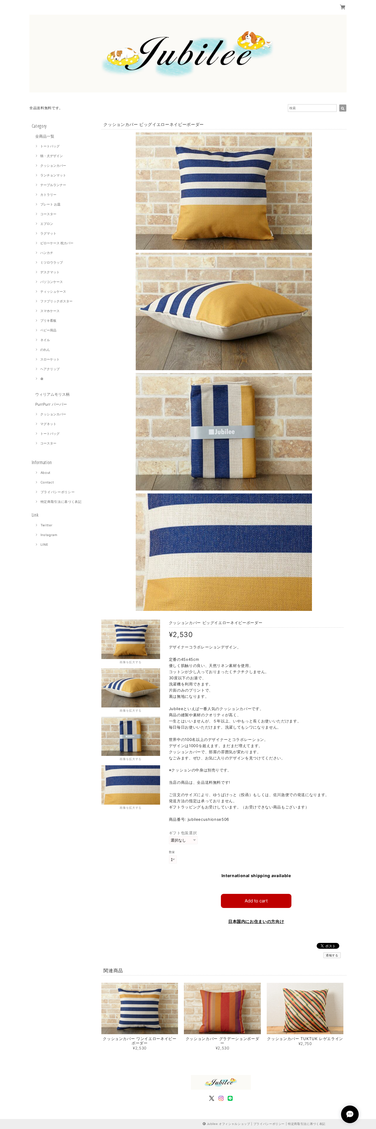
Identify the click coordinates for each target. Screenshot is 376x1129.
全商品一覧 (44, 136)
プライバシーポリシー (58, 492)
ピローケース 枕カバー (56, 243)
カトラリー (48, 195)
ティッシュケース (53, 291)
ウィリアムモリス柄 (52, 394)
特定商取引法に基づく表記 (61, 502)
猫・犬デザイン (51, 156)
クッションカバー (53, 166)
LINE (44, 544)
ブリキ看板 (48, 321)
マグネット (48, 424)
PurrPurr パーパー (51, 404)
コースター (48, 214)
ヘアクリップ (50, 369)
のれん (45, 350)
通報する (332, 955)
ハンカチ (46, 253)
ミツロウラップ (51, 262)
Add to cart (256, 901)
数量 (172, 852)
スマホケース (50, 311)
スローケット (50, 359)
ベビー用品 (48, 330)
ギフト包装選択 (183, 832)
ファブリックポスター (56, 301)
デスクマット (50, 272)
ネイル (45, 340)
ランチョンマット (53, 175)
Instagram (49, 535)
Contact (47, 482)
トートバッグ (50, 146)
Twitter (47, 525)
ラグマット (48, 233)
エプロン (46, 224)
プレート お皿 (50, 204)
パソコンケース (51, 282)
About (46, 473)
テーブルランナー (53, 185)
